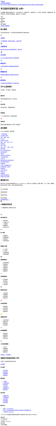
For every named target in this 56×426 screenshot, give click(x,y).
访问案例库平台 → (5, 199)
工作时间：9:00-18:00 (8, 411)
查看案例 (7, 25)
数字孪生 (29, 4)
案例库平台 (6, 395)
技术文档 (5, 399)
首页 (2, 4)
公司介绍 (5, 370)
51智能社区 (6, 397)
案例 (33, 4)
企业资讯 (36, 4)
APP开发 (19, 4)
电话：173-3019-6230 (8, 408)
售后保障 (5, 402)
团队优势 (5, 372)
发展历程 (5, 373)
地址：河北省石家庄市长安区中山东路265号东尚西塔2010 (17, 410)
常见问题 (5, 400)
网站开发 (14, 4)
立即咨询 (3, 25)
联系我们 (41, 4)
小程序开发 (9, 4)
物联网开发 (24, 4)
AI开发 (4, 4)
